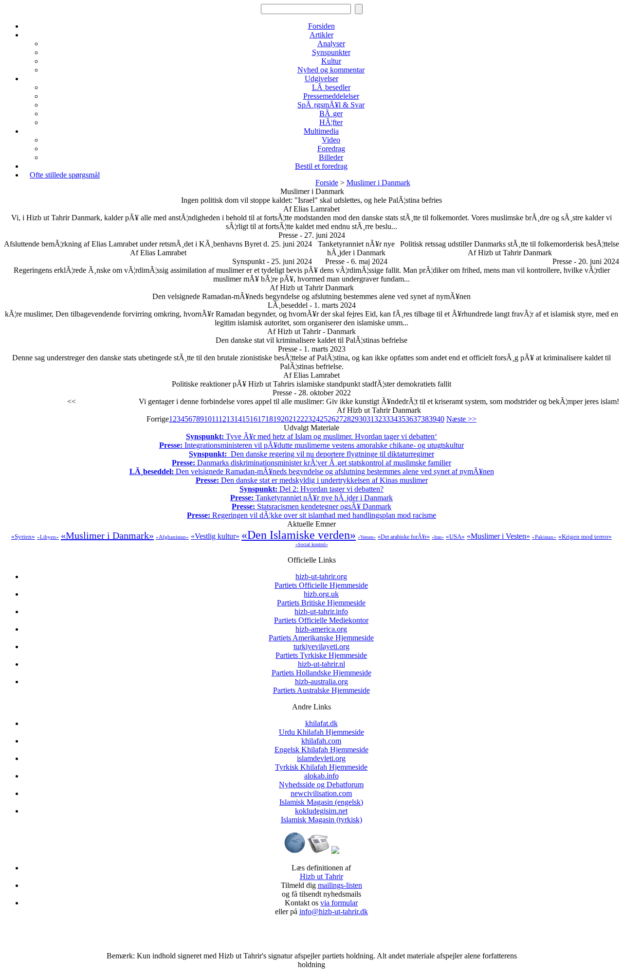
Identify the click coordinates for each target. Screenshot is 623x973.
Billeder (331, 157)
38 (425, 419)
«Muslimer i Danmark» (107, 535)
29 (355, 419)
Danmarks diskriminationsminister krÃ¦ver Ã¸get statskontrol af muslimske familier (311, 463)
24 (316, 419)
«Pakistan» (544, 537)
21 (292, 419)
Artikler (321, 35)
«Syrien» (23, 536)
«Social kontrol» (311, 544)
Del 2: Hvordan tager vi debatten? (311, 489)
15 (246, 419)
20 (285, 419)
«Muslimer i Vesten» (498, 536)
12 (222, 419)
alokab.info (321, 780)
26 (331, 419)
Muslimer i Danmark (378, 182)
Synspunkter (331, 52)
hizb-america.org (321, 633)
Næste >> (461, 419)
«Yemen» (367, 537)
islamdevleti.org (321, 762)
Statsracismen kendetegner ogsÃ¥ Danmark (311, 506)
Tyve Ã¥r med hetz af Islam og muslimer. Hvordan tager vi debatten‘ (311, 436)
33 (386, 419)
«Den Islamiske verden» (298, 535)
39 (433, 419)
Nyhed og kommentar (331, 70)
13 (230, 419)
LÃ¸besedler (331, 87)
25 (324, 419)
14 (238, 419)
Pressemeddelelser (331, 96)
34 (394, 419)
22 (300, 419)
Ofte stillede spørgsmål (65, 175)
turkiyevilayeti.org (321, 650)
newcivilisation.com (321, 797)
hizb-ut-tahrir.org (321, 580)
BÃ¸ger (331, 113)
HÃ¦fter (331, 122)
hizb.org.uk (321, 598)
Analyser (331, 43)
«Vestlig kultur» (215, 536)
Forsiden (321, 26)
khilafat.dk (321, 727)
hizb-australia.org (321, 685)
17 (261, 419)
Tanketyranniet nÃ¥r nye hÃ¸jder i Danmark (311, 498)
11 (215, 419)
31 (370, 419)
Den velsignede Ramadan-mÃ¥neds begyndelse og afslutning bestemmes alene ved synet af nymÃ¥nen (311, 471)
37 (417, 419)
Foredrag (331, 148)
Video (331, 140)
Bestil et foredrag (321, 166)
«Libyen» (48, 537)
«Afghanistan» (172, 537)
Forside (326, 182)
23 (308, 419)
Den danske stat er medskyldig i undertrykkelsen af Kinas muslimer (312, 480)
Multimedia (321, 131)
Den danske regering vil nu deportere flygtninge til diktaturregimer (311, 454)
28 (347, 419)
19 (277, 419)
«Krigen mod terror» (585, 536)
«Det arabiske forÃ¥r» (404, 536)
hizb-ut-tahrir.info (321, 615)
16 (253, 419)
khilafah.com (321, 745)
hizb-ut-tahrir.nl (321, 668)
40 (440, 419)
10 (208, 419)
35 (401, 419)
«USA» (455, 536)
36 (409, 419)
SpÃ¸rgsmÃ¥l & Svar (331, 105)
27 (339, 419)
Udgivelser (321, 78)
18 (269, 419)
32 (378, 419)
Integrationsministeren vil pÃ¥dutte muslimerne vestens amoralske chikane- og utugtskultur (311, 445)
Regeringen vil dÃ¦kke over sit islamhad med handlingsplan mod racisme (311, 515)
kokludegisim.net (321, 815)
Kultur (331, 61)
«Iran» (438, 537)
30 (362, 419)
